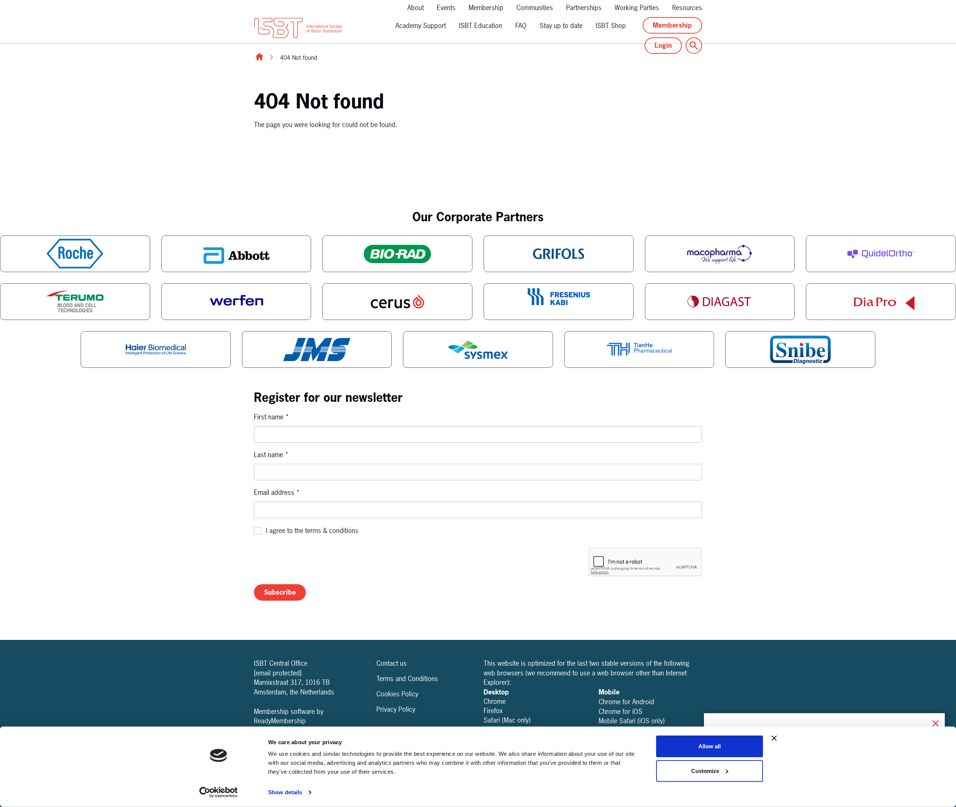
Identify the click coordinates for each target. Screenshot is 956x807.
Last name (271, 454)
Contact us (391, 663)
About (415, 7)
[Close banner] (774, 738)
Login (663, 45)
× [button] (935, 722)
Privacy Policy (395, 709)
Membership (486, 7)
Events (446, 7)
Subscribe (280, 592)
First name (271, 417)
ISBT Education (480, 25)
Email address (277, 492)
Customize (705, 770)
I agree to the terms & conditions (312, 530)
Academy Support (420, 25)
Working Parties (637, 7)
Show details (285, 792)
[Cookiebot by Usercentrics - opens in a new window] (218, 792)
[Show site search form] (694, 45)
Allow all (709, 746)
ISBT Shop (611, 25)
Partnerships (584, 7)
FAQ (521, 25)
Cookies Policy (397, 694)
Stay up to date (561, 25)
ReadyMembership (280, 721)
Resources (687, 7)
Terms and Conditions (407, 678)
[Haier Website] (156, 349)
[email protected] (278, 673)
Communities (534, 7)
